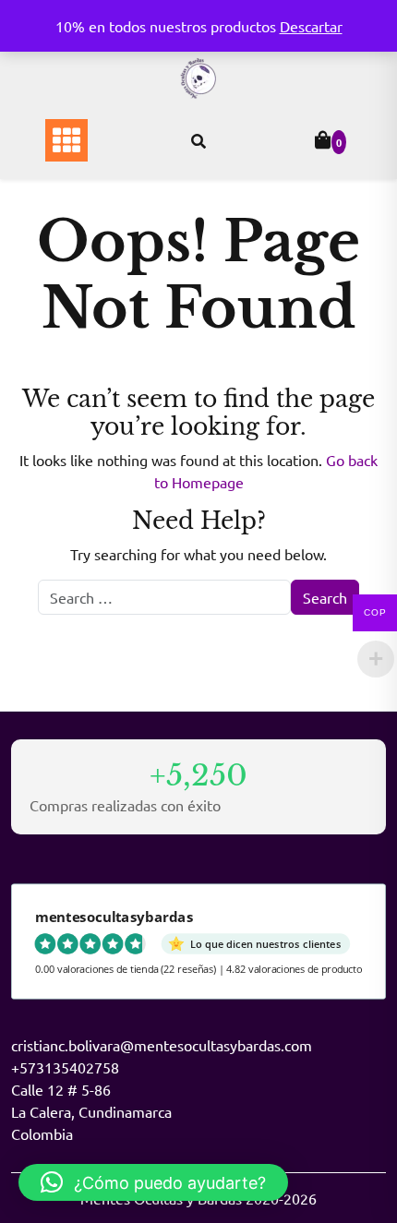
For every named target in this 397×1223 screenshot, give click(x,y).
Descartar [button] (311, 26)
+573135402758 (65, 1067)
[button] (153, 1182)
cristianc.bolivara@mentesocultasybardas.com (161, 1045)
